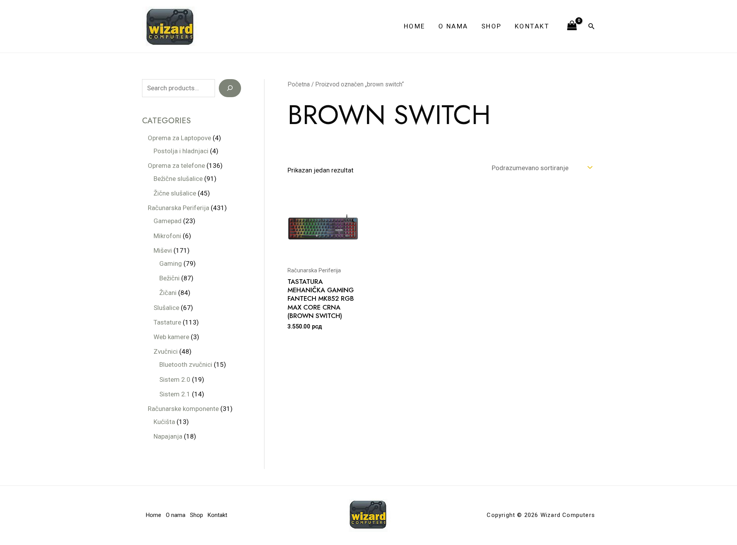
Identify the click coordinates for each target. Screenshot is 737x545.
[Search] (230, 88)
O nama (453, 26)
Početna (299, 84)
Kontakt (532, 26)
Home (414, 26)
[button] (591, 26)
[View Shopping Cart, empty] (571, 26)
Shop (491, 26)
